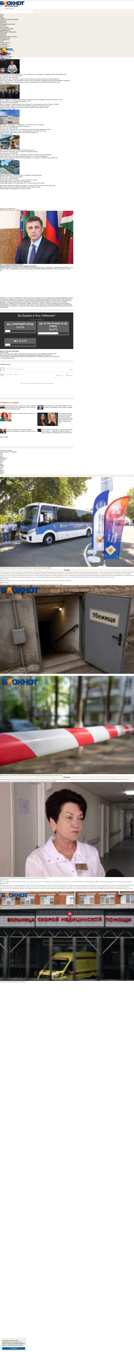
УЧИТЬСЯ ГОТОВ (9, 50)
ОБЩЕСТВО (3, 33)
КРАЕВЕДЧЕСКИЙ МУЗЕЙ (7, 24)
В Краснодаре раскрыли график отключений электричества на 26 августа (55, 572)
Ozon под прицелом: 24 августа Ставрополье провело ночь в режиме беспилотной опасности (23, 881)
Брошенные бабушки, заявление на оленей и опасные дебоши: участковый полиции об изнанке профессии (29, 79)
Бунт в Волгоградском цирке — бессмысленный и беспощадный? (16, 580)
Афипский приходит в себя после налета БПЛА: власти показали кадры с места (107, 573)
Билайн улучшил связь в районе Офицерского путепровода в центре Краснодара (39, 573)
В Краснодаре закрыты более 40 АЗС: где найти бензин (15, 181)
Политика (2, 208)
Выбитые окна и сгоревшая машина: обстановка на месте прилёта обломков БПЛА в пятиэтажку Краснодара (71, 881)
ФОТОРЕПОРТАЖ (5, 43)
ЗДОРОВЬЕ (3, 21)
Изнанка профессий (5, 58)
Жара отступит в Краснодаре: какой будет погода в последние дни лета (53, 779)
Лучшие (9, 374)
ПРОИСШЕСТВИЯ (5, 38)
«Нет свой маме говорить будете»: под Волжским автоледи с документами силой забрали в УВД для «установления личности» (30, 584)
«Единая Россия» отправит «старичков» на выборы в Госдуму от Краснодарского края (24, 107)
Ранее (16, 374)
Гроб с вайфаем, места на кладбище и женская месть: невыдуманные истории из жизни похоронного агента (30, 82)
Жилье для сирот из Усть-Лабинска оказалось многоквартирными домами (20, 355)
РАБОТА (10, 49)
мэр (9, 358)
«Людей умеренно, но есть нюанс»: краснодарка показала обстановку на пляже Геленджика (25, 154)
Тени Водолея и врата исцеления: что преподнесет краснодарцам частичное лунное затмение (23, 577)
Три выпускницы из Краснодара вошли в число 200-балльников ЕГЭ (19, 132)
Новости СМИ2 (4, 437)
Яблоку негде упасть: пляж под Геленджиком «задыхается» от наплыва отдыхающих (23, 156)
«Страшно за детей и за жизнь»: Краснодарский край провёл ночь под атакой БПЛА (21, 674)
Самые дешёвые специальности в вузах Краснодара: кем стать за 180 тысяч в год (23, 131)
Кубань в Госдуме (5, 83)
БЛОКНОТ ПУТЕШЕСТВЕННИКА (9, 19)
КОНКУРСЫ (3, 22)
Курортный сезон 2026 (6, 134)
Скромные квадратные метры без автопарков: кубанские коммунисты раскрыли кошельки (25, 105)
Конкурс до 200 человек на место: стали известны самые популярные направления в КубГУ (25, 129)
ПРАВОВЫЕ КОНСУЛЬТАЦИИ (8, 36)
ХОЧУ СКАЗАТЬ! (4, 46)
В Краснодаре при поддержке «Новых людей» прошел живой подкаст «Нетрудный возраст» (113, 575)
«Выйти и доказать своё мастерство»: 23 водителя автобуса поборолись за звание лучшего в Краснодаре (23, 567)
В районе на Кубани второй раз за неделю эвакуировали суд (73, 573)
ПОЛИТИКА (3, 35)
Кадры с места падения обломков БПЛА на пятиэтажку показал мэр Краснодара (87, 886)
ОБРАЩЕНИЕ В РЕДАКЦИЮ (8, 32)
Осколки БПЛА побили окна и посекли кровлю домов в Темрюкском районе (71, 885)
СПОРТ (2, 41)
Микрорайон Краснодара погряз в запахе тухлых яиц (59, 577)
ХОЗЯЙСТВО (3, 44)
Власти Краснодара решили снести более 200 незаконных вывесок (117, 881)
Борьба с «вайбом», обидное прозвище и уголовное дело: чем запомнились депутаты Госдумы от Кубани (29, 104)
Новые (2, 374)
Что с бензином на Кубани (7, 159)
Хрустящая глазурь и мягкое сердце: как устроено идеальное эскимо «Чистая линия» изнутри (94, 577)
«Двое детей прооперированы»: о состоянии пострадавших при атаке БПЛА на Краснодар (22, 878)
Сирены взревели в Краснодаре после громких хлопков (50, 775)
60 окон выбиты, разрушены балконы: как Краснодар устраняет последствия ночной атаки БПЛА (92, 779)
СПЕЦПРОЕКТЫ (4, 39)
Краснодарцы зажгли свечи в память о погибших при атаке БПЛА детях (18, 779)
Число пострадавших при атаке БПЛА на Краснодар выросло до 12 (22, 888)
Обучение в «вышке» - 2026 (7, 109)
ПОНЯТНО (13, 1348)
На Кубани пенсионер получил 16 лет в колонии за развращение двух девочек (35, 781)
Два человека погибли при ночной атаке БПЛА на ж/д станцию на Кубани (18, 775)
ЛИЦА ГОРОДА (4, 27)
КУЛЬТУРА (3, 26)
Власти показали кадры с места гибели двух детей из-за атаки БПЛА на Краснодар (81, 888)
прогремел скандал (26, 303)
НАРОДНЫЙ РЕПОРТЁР (7, 29)
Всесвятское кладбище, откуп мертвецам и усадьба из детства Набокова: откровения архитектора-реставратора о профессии (35, 80)
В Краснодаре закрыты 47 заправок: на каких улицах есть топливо (18, 180)
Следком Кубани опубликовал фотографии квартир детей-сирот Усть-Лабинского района (24, 356)
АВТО (1, 16)
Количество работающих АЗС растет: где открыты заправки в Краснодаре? (54, 580)
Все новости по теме (5, 77)
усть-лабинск (4, 358)
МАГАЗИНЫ (8, 57)
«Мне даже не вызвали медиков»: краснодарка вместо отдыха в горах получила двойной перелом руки (97, 572)
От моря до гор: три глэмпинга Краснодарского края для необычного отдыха (19, 572)
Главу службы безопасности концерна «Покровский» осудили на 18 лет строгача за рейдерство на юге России (27, 885)
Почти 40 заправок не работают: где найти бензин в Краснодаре (52, 886)
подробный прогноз (5, 452)
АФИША (2, 18)
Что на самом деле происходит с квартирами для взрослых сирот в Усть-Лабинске (23, 353)
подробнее (14, 452)
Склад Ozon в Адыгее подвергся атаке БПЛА (50, 888)
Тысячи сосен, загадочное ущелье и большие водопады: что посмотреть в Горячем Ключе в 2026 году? (29, 157)
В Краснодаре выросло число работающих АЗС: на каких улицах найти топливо (22, 183)
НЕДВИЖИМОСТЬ (5, 30)
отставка (12, 358)
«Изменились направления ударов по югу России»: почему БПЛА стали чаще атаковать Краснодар (68, 575)
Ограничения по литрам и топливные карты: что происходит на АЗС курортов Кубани (109, 885)
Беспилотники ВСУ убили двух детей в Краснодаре (13, 981)
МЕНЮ (2, 15)
